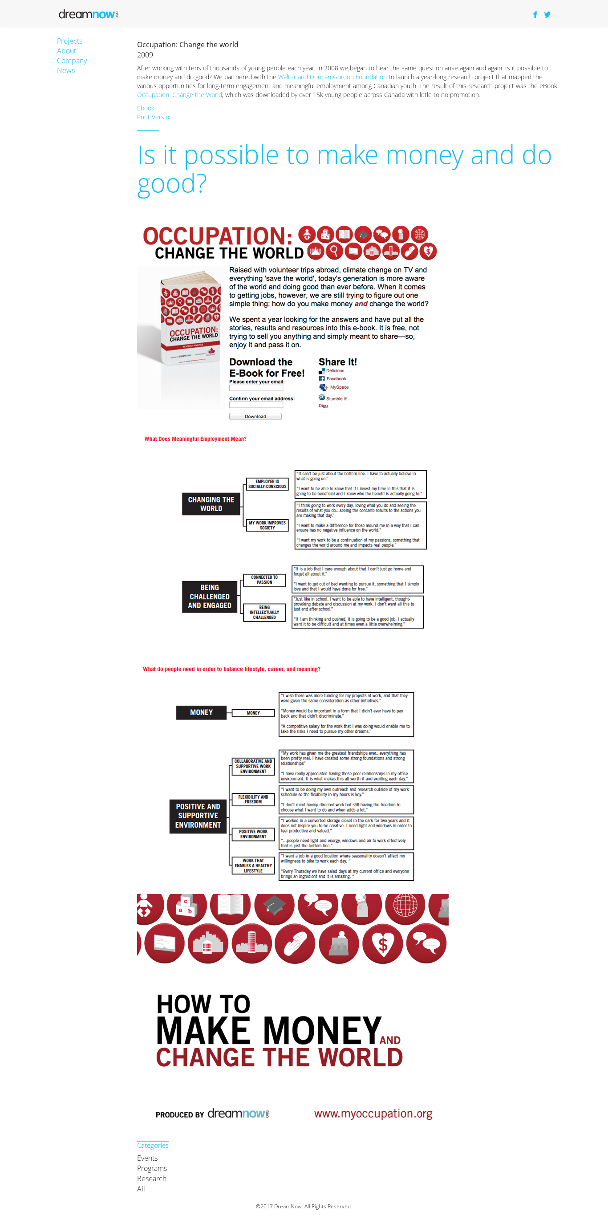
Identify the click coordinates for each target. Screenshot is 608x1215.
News (66, 70)
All (141, 1189)
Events (147, 1158)
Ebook (145, 108)
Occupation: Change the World (179, 94)
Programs (152, 1168)
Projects (69, 41)
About (66, 50)
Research (151, 1178)
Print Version (155, 117)
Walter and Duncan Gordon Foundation (332, 77)
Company (72, 60)
